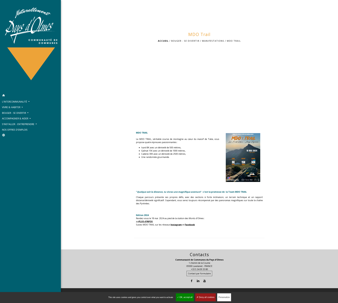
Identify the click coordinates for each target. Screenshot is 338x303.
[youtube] (206, 281)
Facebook (190, 224)
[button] (30, 96)
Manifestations (213, 40)
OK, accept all (186, 297)
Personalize (224, 297)
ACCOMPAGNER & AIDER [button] (15, 118)
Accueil (163, 40)
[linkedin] (199, 281)
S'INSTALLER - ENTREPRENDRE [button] (18, 124)
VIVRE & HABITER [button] (11, 107)
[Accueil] (30, 46)
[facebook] (193, 281)
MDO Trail (234, 40)
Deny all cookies (206, 297)
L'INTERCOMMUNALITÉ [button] (15, 101)
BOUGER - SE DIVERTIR (185, 40)
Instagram (176, 224)
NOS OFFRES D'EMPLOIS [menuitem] (14, 129)
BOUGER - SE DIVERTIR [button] (14, 112)
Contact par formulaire (199, 273)
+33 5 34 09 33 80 (199, 269)
